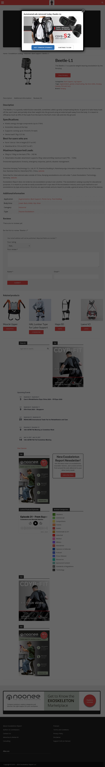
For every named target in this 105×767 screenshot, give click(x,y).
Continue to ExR (64, 47)
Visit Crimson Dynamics (43, 47)
